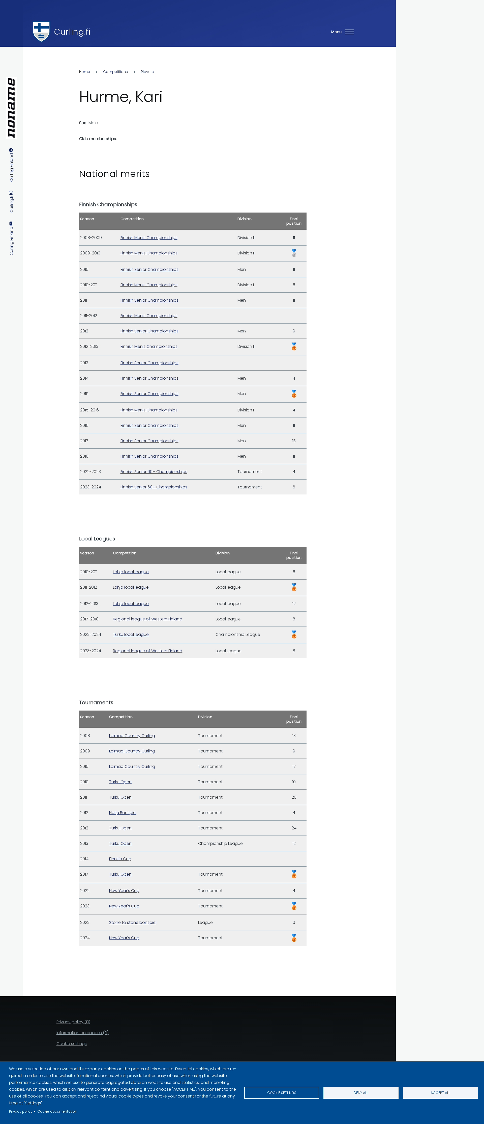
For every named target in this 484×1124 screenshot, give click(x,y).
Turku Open (120, 782)
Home (84, 71)
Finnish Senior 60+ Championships (153, 472)
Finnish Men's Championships (148, 238)
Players (147, 71)
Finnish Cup (120, 859)
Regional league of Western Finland (147, 619)
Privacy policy (20, 1111)
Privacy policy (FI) (73, 1022)
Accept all (440, 1092)
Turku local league (131, 634)
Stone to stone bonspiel (132, 922)
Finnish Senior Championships (149, 269)
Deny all (361, 1092)
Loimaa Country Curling (132, 736)
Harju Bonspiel (122, 813)
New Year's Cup (124, 891)
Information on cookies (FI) (82, 1033)
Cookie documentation (57, 1111)
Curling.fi (72, 31)
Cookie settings (281, 1092)
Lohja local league (131, 572)
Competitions (115, 71)
